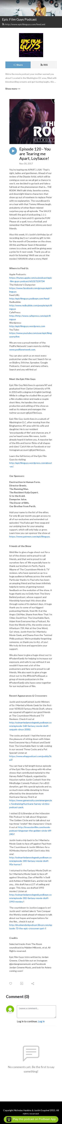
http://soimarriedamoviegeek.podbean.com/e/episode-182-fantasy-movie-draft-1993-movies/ (30, 898)
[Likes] (11, 983)
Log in (41, 1021)
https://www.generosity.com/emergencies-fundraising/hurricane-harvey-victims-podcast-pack (30, 804)
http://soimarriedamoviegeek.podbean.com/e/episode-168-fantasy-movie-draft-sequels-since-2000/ (30, 726)
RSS (45, 64)
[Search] (51, 4)
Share (19, 64)
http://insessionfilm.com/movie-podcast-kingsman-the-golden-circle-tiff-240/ (30, 830)
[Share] (33, 983)
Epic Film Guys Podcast (19, 19)
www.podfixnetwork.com (22, 349)
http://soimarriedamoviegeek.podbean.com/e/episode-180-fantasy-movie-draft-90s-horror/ (30, 861)
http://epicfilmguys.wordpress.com (27, 326)
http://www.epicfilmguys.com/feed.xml (25, 24)
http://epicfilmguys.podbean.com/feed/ (29, 298)
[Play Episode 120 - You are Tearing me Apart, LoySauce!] (13, 151)
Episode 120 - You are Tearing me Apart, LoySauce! (35, 154)
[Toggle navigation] (58, 4)
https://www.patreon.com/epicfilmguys (29, 536)
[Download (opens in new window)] (22, 983)
